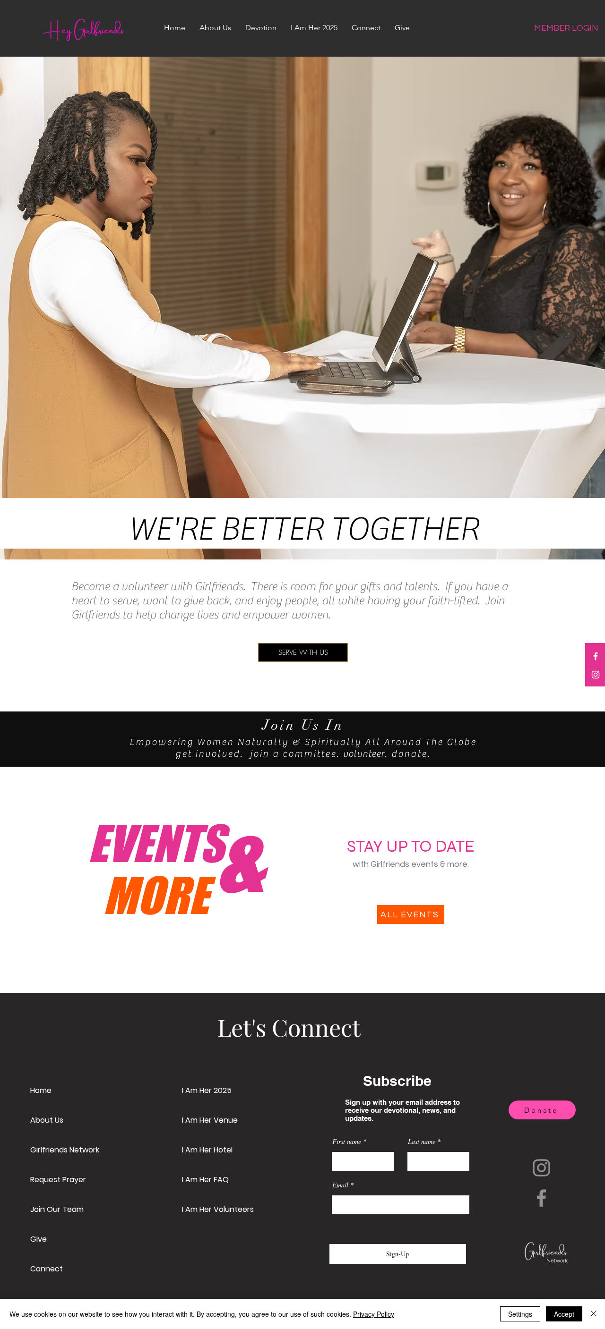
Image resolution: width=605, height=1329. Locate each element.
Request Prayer (58, 1179)
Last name (421, 1141)
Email (340, 1185)
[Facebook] (541, 1198)
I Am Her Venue (210, 1120)
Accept (564, 1314)
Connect (46, 1268)
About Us (46, 1120)
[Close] (593, 1313)
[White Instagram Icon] (595, 674)
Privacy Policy (373, 1314)
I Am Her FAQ (205, 1179)
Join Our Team (57, 1209)
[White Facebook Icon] (595, 656)
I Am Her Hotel (207, 1149)
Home (41, 1090)
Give (38, 1239)
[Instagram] (541, 1167)
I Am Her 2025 (207, 1090)
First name (346, 1141)
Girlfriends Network (64, 1149)
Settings (520, 1314)
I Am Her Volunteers (218, 1209)
